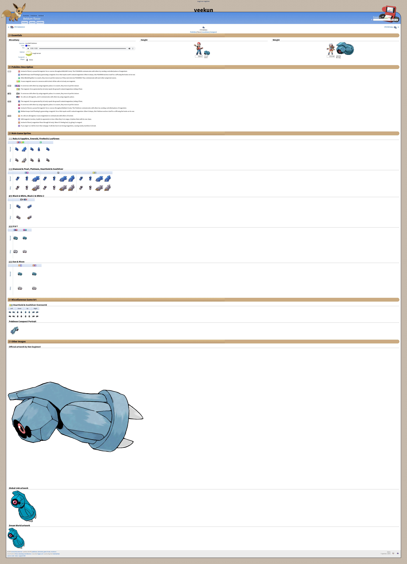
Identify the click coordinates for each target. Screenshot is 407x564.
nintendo (40, 551)
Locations (205, 32)
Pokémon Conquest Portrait (22, 321)
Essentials (16, 35)
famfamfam (56, 554)
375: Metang (388, 27)
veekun (203, 10)
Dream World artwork (19, 525)
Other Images (18, 341)
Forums (24, 22)
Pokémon (34, 16)
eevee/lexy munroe (16, 551)
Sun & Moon (18, 261)
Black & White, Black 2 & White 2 (28, 195)
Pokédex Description (22, 66)
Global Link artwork (18, 488)
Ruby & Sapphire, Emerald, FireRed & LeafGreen (35, 138)
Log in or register (203, 1)
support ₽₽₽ (22, 556)
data (16, 556)
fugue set (40, 554)
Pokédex (26, 16)
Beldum (41, 16)
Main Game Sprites (21, 133)
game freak (47, 551)
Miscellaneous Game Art (23, 299)
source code (10, 556)
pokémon (34, 551)
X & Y (15, 226)
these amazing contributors (23, 554)
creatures (53, 551)
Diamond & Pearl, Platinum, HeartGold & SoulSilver (37, 169)
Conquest (213, 32)
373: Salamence (19, 27)
